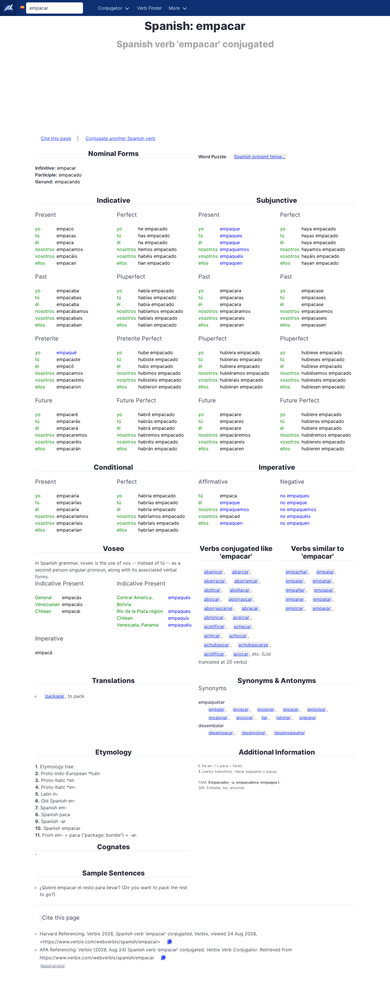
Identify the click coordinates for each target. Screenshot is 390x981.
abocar (211, 599)
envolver (244, 717)
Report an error (53, 966)
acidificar (214, 654)
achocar (238, 636)
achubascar (216, 645)
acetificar (214, 626)
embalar (216, 709)
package (54, 696)
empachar (296, 572)
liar (264, 717)
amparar (322, 608)
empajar (325, 572)
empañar (295, 590)
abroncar (214, 617)
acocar (241, 654)
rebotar (283, 717)
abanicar (213, 572)
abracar (250, 608)
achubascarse (253, 645)
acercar (241, 617)
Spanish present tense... (259, 156)
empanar (322, 581)
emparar (295, 599)
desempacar (221, 732)
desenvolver (253, 732)
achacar (242, 626)
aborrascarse (218, 608)
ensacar (290, 709)
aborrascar (240, 599)
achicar (212, 636)
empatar (322, 599)
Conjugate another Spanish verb (120, 138)
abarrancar (246, 581)
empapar (323, 590)
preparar (307, 717)
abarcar (240, 572)
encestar (266, 709)
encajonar (218, 717)
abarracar (214, 581)
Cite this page (56, 138)
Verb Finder (149, 8)
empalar (294, 581)
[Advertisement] (195, 89)
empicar (294, 608)
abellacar (240, 590)
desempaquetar (289, 732)
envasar (240, 709)
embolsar (316, 709)
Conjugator (110, 8)
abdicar (212, 590)
